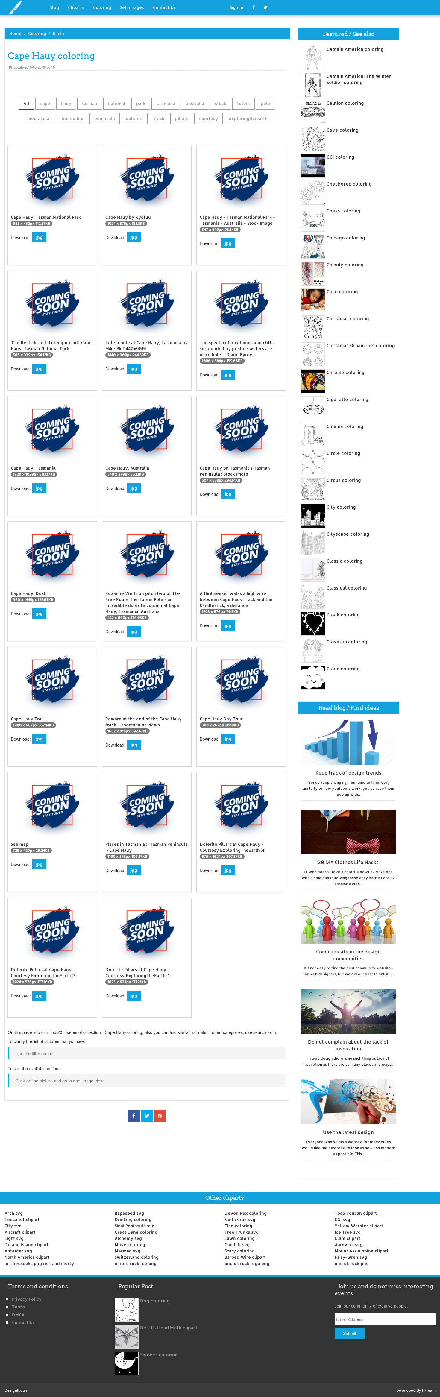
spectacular (38, 118)
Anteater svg (18, 1250)
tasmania (165, 103)
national (116, 103)
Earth (58, 33)
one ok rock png (352, 1263)
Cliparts (76, 7)
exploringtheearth (248, 118)
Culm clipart (347, 1238)
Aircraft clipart (20, 1231)
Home (15, 33)
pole (265, 103)
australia (195, 103)
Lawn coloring (239, 1238)
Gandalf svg (237, 1244)
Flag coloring (238, 1225)
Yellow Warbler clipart (359, 1225)
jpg (39, 237)
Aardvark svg (348, 1244)
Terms (18, 1306)
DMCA (18, 1314)
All (26, 103)
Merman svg (127, 1250)
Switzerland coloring (137, 1257)
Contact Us (164, 7)
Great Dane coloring (136, 1231)
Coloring (102, 7)
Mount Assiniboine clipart (362, 1250)
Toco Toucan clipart (356, 1213)
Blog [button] (54, 7)
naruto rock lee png (136, 1263)
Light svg (14, 1238)
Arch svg (13, 1213)
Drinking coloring (133, 1219)
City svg (13, 1225)
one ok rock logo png (246, 1263)
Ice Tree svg (348, 1231)
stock (220, 103)
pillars (181, 118)
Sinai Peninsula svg (134, 1225)
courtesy (208, 118)
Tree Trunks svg (241, 1231)
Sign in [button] (236, 7)
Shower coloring (159, 1354)
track (159, 118)
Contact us (23, 1322)
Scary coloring (239, 1250)
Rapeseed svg (129, 1213)
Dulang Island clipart (26, 1244)
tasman (89, 103)
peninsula (104, 118)
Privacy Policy (27, 1299)
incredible (73, 118)
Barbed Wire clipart (245, 1257)
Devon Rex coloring (245, 1213)
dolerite (134, 118)
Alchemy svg (128, 1238)
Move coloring (130, 1244)
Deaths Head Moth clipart (168, 1328)
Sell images (132, 7)
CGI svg (342, 1219)
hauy (66, 103)
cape (45, 103)
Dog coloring (155, 1301)
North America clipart (27, 1257)
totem (243, 103)
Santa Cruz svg (239, 1219)
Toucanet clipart (22, 1219)
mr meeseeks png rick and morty (39, 1263)
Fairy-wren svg (351, 1257)
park (140, 103)
